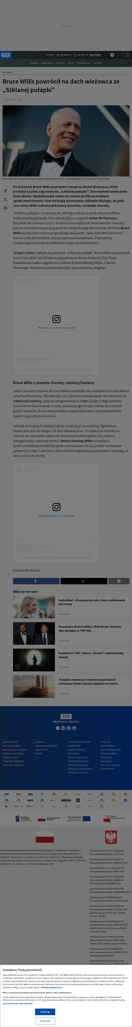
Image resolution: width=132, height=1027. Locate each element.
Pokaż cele (45, 1021)
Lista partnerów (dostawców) (18, 1003)
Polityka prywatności (51, 987)
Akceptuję (45, 1011)
